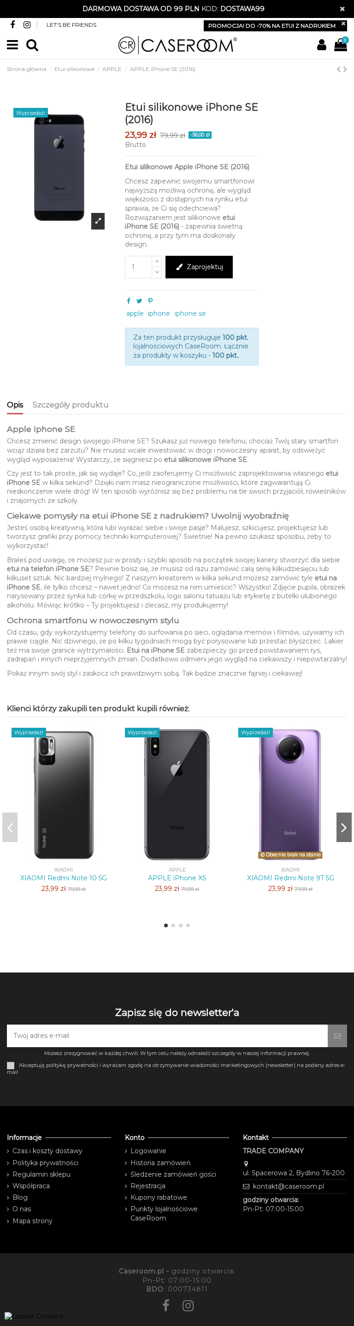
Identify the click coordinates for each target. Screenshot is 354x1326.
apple (135, 313)
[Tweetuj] (139, 301)
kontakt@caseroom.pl (288, 1186)
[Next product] (345, 69)
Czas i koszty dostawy (47, 1151)
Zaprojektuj (205, 267)
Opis (15, 405)
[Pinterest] (150, 301)
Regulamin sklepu (41, 1174)
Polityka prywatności (45, 1163)
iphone (159, 313)
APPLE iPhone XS (177, 878)
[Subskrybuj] (337, 1036)
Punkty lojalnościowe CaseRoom (164, 1213)
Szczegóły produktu (71, 405)
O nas (21, 1209)
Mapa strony (32, 1221)
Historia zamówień (160, 1163)
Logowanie (148, 1151)
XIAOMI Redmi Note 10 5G (63, 878)
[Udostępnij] (128, 301)
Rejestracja (147, 1186)
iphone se (190, 313)
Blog (20, 1197)
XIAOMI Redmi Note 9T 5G (290, 878)
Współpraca (31, 1186)
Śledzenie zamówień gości (173, 1174)
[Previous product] (340, 69)
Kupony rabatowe (158, 1197)
